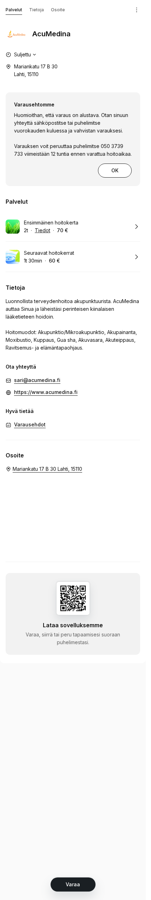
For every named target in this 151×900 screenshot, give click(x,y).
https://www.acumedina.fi (46, 392)
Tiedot (42, 230)
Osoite (58, 9)
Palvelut (14, 9)
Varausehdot (30, 424)
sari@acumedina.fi (37, 380)
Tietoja (36, 9)
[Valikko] (137, 10)
